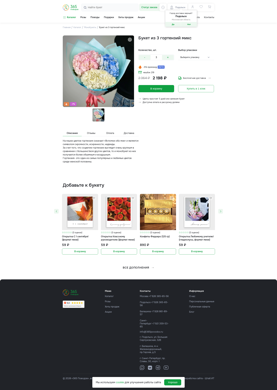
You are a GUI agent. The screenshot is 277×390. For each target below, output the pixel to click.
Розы (108, 301)
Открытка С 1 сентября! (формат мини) (75, 238)
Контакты (209, 17)
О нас (192, 296)
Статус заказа (149, 7)
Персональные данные (201, 301)
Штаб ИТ (209, 378)
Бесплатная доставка (194, 78)
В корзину (156, 88)
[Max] (142, 367)
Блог (191, 311)
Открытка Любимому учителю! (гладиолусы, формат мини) (196, 238)
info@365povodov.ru (151, 331)
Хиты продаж (112, 306)
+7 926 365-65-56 (159, 296)
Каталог (71, 17)
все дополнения (136, 267)
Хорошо (172, 382)
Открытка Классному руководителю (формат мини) (118, 238)
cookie (120, 382)
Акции (108, 311)
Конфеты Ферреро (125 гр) (155, 236)
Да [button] (173, 24)
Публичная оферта (199, 306)
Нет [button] (189, 24)
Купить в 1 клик (196, 88)
